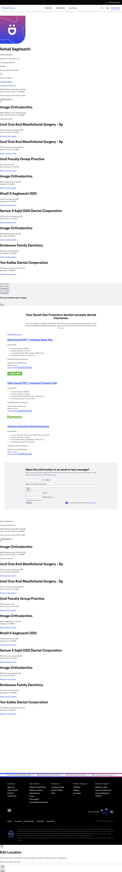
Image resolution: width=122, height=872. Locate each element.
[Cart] (107, 8)
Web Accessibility (29, 821)
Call (25, 368)
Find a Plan (48, 8)
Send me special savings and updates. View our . (82, 502)
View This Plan (12, 368)
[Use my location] (28, 490)
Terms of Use (18, 821)
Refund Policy (50, 821)
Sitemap (9, 821)
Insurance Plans (6, 82)
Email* (45, 493)
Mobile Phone (47, 497)
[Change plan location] (5, 2)
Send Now (29, 502)
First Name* (47, 480)
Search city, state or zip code (36, 484)
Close (2, 305)
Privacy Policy (93, 502)
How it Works (73, 8)
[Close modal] (2, 846)
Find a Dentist (60, 8)
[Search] (102, 8)
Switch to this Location (8, 136)
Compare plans (4, 288)
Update (2, 871)
